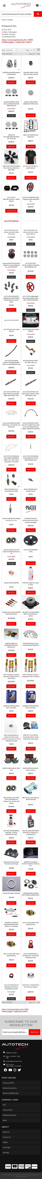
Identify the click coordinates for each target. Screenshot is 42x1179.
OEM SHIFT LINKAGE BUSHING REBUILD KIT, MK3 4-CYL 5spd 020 (11, 924)
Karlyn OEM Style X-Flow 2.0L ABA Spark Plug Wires (30, 644)
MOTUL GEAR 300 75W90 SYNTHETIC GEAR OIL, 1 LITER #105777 (31, 832)
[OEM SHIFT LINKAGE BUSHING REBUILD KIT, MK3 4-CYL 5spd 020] (11, 913)
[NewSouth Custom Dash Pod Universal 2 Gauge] (11, 852)
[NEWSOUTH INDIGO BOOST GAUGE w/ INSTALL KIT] (31, 852)
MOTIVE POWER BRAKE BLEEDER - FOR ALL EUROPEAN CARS (11, 832)
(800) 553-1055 (11, 1053)
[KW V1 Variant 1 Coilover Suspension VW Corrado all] (31, 665)
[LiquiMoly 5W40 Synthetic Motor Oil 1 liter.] (11, 696)
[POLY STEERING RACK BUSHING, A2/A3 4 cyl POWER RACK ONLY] (11, 975)
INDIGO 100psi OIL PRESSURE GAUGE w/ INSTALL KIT (11, 645)
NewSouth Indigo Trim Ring (11, 893)
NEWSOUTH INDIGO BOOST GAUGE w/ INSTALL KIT (30, 864)
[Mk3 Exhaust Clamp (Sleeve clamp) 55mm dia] (31, 788)
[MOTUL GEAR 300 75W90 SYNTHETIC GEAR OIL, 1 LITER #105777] (31, 821)
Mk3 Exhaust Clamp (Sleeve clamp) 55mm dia (30, 798)
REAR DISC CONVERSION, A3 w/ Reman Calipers (30, 986)
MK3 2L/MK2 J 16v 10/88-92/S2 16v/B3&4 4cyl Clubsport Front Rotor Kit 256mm (11, 800)
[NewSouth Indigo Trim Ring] (11, 884)
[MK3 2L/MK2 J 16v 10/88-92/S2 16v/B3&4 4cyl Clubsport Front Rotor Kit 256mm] (11, 788)
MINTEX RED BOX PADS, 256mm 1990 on (30, 769)
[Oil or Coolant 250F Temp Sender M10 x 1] (31, 913)
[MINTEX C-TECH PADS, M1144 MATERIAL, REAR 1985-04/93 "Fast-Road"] (31, 726)
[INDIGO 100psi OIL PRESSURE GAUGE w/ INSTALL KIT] (11, 634)
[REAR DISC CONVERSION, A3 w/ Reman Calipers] (31, 975)
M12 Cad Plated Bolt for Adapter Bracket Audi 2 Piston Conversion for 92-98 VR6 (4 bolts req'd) (11, 738)
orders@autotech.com (14, 1061)
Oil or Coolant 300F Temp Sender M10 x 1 (11, 954)
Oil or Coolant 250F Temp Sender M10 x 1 (31, 923)
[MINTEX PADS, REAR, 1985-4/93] (11, 759)
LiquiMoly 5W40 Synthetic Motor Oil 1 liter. (11, 707)
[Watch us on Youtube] (10, 1070)
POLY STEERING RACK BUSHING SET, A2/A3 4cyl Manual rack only (31, 955)
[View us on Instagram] (15, 1070)
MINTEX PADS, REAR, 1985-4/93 (11, 769)
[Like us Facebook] (5, 1070)
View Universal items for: (15, 1010)
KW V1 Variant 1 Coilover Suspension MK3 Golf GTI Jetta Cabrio (11, 676)
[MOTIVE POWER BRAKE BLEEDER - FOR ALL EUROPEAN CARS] (11, 821)
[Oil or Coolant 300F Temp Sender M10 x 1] (11, 944)
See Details (11, 999)
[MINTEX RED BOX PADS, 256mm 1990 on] (31, 759)
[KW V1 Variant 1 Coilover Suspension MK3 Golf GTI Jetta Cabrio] (11, 665)
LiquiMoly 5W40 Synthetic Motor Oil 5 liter (31, 707)
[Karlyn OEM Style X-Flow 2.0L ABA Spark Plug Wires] (31, 634)
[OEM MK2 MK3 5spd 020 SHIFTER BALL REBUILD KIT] (31, 884)
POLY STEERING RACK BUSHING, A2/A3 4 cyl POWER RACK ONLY (11, 987)
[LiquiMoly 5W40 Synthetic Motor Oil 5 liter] (31, 696)
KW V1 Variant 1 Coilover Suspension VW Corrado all (30, 675)
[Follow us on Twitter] (19, 1070)
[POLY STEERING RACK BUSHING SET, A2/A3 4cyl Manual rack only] (31, 944)
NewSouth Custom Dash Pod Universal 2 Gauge (11, 863)
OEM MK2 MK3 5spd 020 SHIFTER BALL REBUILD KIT (31, 894)
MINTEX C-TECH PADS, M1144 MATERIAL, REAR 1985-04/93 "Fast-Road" (31, 737)
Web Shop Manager (21, 1176)
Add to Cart (11, 624)
